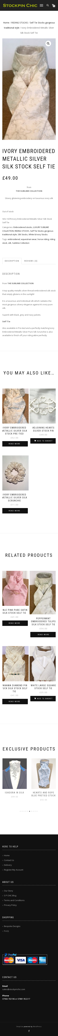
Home (6, 22)
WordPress (37, 1027)
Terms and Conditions (14, 900)
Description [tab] (12, 261)
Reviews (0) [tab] (31, 261)
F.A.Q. (6, 931)
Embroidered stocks (22, 227)
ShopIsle (20, 1027)
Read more (14, 444)
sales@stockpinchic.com (13, 989)
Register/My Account (13, 869)
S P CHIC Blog (10, 895)
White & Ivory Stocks (38, 234)
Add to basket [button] (45, 441)
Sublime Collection (20, 243)
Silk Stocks (23, 234)
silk (9, 243)
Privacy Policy (10, 905)
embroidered (14, 239)
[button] (48, 43)
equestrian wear (29, 239)
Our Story (8, 890)
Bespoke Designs (12, 926)
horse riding (43, 239)
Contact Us (9, 860)
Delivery (8, 865)
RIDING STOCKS (19, 22)
